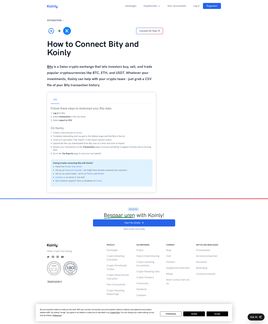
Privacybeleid (203, 250)
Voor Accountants (176, 5)
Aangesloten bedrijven (178, 267)
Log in (196, 5)
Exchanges (130, 5)
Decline (194, 314)
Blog (168, 250)
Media (169, 273)
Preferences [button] (57, 315)
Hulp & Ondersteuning (147, 256)
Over (168, 256)
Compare (141, 295)
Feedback (141, 289)
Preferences (171, 314)
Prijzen (139, 250)
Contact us (60, 177)
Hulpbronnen (150, 5)
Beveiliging (201, 267)
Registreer (212, 5)
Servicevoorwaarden (206, 256)
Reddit (101, 173)
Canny (99, 181)
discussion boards (73, 170)
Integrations (54, 20)
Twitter (90, 173)
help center (77, 166)
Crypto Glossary (145, 277)
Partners (170, 262)
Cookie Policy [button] (115, 313)
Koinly (79, 132)
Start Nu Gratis (132, 222)
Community (142, 283)
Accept (217, 314)
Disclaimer (201, 262)
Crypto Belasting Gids (148, 271)
